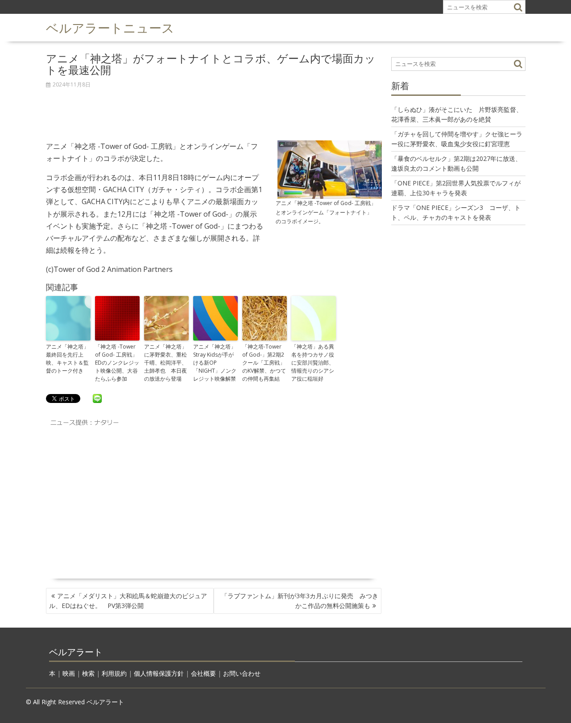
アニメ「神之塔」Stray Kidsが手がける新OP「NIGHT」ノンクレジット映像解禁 (214, 362)
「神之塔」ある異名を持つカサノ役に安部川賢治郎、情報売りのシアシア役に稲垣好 (312, 362)
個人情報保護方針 (159, 673)
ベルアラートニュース (110, 27)
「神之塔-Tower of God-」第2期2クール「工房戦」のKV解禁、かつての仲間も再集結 (264, 362)
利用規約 (114, 673)
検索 (88, 673)
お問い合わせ (242, 673)
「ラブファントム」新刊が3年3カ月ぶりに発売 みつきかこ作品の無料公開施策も (299, 601)
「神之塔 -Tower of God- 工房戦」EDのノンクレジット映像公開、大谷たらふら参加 (117, 362)
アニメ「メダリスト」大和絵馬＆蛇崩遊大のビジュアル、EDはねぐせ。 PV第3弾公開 (128, 601)
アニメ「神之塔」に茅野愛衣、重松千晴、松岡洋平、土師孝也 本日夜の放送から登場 (165, 362)
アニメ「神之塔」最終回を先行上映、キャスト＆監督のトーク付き (67, 358)
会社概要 (203, 673)
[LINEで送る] (97, 398)
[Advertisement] (214, 110)
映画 (68, 673)
